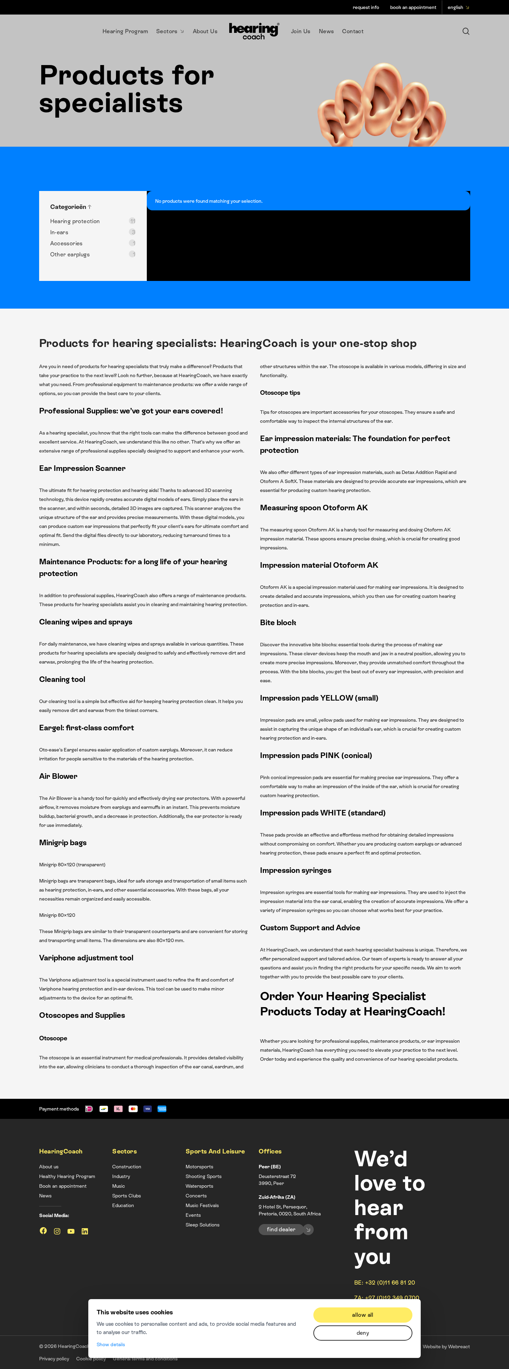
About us (49, 1166)
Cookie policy (91, 1358)
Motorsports (199, 1166)
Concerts (196, 1195)
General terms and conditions (145, 1358)
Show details (111, 1344)
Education (123, 1205)
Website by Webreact (446, 1346)
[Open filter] (90, 207)
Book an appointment (63, 1186)
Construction (126, 1166)
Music (118, 1186)
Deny (363, 1333)
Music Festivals (202, 1205)
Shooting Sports (204, 1176)
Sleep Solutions (203, 1224)
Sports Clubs (126, 1195)
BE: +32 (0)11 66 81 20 (385, 1282)
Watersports (199, 1186)
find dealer (281, 1229)
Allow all (363, 1315)
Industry (121, 1176)
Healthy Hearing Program (67, 1176)
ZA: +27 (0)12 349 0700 (387, 1298)
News (45, 1195)
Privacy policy (54, 1358)
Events (193, 1215)
